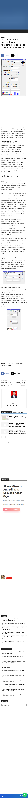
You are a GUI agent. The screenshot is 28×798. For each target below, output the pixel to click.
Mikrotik (13, 363)
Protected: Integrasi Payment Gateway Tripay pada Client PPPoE (13, 633)
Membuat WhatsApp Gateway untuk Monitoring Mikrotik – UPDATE (13, 628)
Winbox (9, 365)
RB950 (21, 363)
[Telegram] (17, 406)
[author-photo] (14, 397)
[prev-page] (2, 437)
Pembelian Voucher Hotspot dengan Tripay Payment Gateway (14, 637)
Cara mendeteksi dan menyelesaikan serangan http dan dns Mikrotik (7, 384)
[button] (25, 795)
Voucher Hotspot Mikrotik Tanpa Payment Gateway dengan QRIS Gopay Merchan (13, 619)
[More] (19, 55)
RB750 (17, 363)
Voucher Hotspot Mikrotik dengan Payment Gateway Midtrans (14, 624)
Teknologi (7, 34)
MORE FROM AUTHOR (18, 412)
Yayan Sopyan (6, 49)
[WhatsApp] (20, 406)
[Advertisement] (14, 15)
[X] (23, 796)
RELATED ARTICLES (6, 412)
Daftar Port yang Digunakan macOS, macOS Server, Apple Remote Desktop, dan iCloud (17, 424)
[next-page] (5, 437)
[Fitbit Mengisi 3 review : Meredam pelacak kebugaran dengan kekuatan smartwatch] (5, 431)
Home (2, 34)
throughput (4, 365)
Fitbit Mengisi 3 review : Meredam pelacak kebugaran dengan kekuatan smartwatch (17, 431)
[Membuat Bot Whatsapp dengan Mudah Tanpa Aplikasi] (5, 417)
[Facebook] (8, 406)
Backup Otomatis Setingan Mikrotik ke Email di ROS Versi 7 (13, 642)
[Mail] (14, 406)
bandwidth (8, 363)
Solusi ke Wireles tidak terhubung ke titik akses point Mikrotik (21, 384)
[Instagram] (11, 406)
